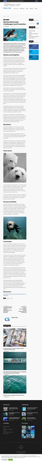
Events (27, 8)
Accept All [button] (10, 459)
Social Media (6, 5)
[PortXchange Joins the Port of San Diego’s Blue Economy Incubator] (24, 437)
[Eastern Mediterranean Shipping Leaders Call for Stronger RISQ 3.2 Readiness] (5, 409)
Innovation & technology (33, 33)
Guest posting (11, 5)
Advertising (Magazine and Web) (9, 4)
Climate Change (32, 30)
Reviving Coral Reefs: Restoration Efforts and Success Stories (19, 1)
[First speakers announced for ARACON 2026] (5, 414)
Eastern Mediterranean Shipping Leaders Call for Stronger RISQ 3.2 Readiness (14, 408)
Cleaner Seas (6, 26)
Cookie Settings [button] (4, 459)
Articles (21, 445)
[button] (35, 1)
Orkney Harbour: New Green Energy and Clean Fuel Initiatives (32, 408)
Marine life (8, 298)
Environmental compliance (34, 36)
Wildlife (7, 19)
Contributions (18, 4)
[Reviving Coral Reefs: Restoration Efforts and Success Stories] (24, 419)
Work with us (17, 5)
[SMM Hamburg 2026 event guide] (28, 437)
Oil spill (30, 32)
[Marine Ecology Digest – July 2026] (33, 433)
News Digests (22, 8)
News (17, 8)
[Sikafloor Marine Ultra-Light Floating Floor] (24, 414)
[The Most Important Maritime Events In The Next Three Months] (33, 437)
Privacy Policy (21, 447)
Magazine (31, 8)
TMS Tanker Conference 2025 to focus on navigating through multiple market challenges (14, 372)
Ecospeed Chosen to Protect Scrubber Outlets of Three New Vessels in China (13, 349)
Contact (36, 8)
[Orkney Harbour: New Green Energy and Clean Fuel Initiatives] (24, 409)
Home (15, 8)
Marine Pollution (32, 37)
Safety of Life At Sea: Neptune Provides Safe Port (13, 395)
